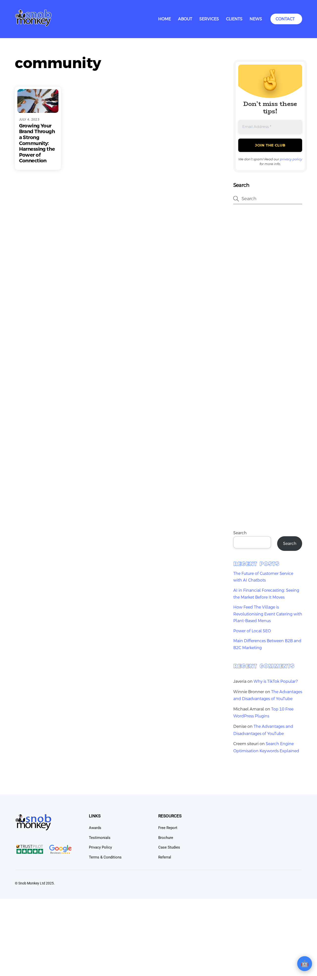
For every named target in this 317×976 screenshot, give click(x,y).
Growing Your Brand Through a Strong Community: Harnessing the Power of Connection (37, 143)
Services (209, 19)
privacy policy (291, 159)
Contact (285, 19)
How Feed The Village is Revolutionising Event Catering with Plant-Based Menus (267, 614)
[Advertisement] (267, 288)
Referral (164, 857)
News (256, 19)
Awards (95, 828)
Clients (234, 19)
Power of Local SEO (252, 631)
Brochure (165, 837)
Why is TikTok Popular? (276, 681)
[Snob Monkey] (33, 25)
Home (164, 19)
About (185, 19)
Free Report (167, 828)
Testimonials (99, 837)
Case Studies (169, 847)
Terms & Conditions (105, 857)
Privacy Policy (100, 847)
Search (240, 533)
